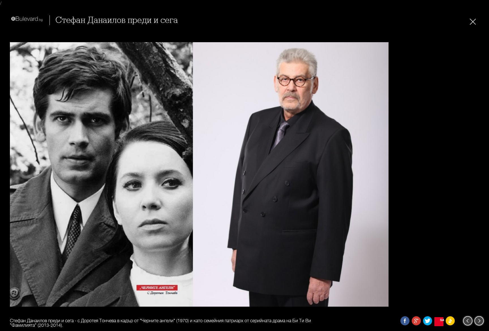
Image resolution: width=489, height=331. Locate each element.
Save (441, 320)
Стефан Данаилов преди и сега (116, 20)
